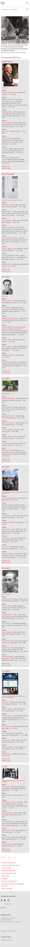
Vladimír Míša (6, 606)
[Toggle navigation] (27, 2)
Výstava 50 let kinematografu (11, 450)
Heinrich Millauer (7, 301)
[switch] (2, 903)
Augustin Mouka (7, 436)
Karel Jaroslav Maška (8, 398)
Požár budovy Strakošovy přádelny (12, 802)
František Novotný (7, 505)
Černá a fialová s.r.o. (7, 940)
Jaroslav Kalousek (7, 122)
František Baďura (7, 614)
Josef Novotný (6, 264)
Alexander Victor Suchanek (10, 318)
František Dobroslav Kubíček (10, 255)
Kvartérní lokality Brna (9, 881)
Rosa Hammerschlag (8, 821)
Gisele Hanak (6, 837)
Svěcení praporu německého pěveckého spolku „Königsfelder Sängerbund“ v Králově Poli (14, 329)
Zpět (9, 857)
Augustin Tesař (6, 339)
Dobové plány (6, 868)
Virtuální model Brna (8, 863)
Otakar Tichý (6, 648)
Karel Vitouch (6, 538)
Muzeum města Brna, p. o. (9, 931)
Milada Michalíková (8, 355)
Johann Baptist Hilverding (10, 599)
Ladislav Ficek (6, 740)
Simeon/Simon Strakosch (9, 362)
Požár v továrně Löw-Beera (10, 238)
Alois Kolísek (5, 157)
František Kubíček (7, 430)
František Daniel (7, 112)
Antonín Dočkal (6, 844)
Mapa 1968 (5, 876)
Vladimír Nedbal (7, 248)
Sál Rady (4, 879)
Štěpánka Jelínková (8, 656)
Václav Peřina (6, 641)
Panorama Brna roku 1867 (10, 865)
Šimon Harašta (6, 220)
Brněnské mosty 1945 (8, 873)
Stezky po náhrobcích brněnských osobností (12, 885)
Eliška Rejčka (6, 786)
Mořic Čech (5, 547)
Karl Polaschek (6, 623)
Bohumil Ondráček (7, 747)
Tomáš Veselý (6, 529)
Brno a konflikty (6, 889)
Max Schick (5, 131)
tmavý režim (8, 904)
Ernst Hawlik (6, 307)
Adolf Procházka (7, 709)
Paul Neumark (6, 754)
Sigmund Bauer (6, 346)
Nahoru (3, 857)
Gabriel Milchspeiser (8, 733)
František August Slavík (9, 498)
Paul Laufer (5, 702)
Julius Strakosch (7, 138)
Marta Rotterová (7, 632)
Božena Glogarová (7, 407)
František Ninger (7, 716)
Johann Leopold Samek (9, 92)
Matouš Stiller (6, 795)
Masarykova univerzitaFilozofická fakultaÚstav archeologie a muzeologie (10, 920)
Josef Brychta (6, 830)
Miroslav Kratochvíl (8, 553)
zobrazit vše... (6, 166)
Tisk (15, 857)
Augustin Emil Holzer (8, 416)
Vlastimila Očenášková (9, 522)
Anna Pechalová (6, 211)
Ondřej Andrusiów (7, 813)
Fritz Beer (5, 149)
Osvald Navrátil (6, 726)
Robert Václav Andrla (8, 423)
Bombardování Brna (8, 871)
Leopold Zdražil (6, 515)
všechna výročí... (7, 168)
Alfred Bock (5, 205)
